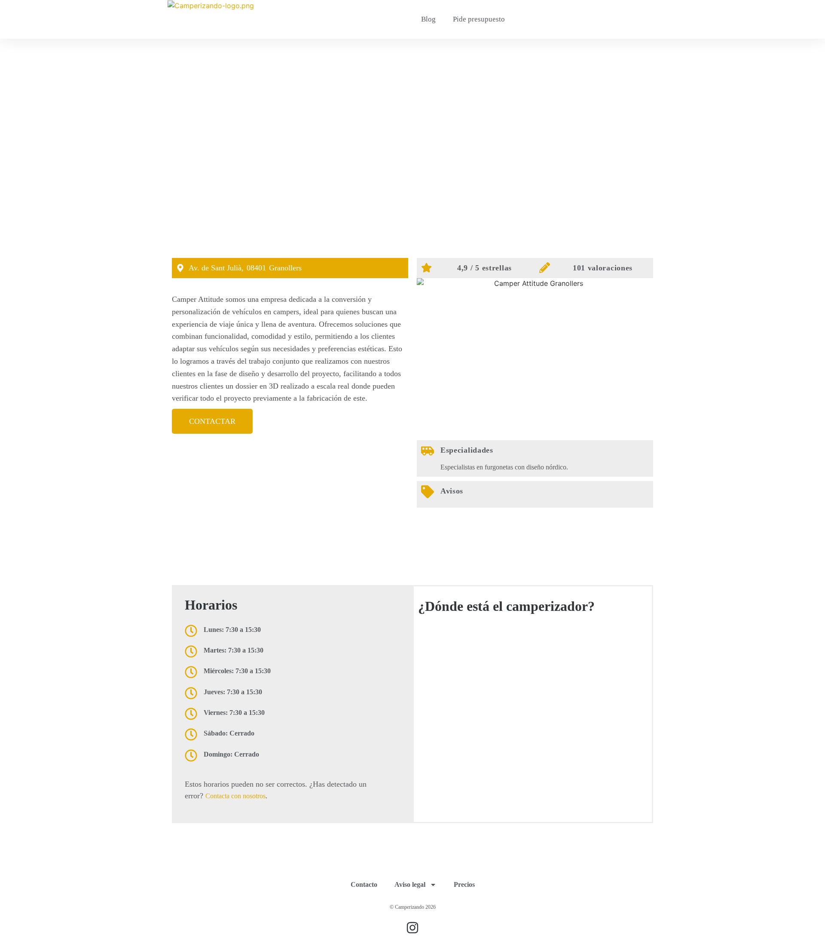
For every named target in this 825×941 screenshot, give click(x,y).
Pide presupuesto (479, 19)
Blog (428, 19)
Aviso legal (409, 884)
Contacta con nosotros (235, 796)
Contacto (364, 884)
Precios (464, 884)
